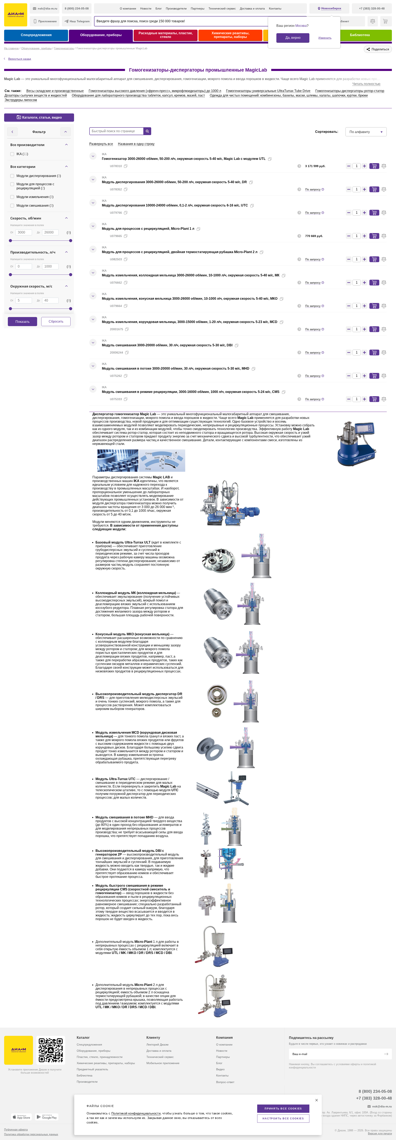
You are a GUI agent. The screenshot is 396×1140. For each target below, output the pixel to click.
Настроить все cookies (283, 1118)
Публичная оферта (16, 1129)
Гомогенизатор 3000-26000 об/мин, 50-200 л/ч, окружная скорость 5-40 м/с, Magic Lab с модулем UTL (184, 158)
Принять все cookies (283, 1108)
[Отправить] (386, 1054)
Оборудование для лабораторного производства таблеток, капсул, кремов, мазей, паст (138, 95)
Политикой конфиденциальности (135, 1113)
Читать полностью (366, 84)
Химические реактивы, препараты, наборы (230, 35)
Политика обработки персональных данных (31, 1134)
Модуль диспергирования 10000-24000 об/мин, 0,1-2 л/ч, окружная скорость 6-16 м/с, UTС (175, 205)
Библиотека (360, 35)
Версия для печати (380, 1133)
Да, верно (293, 37)
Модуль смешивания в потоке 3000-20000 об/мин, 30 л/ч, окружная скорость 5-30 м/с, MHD (175, 368)
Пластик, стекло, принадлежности (100, 1057)
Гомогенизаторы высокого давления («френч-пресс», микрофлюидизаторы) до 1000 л (155, 91)
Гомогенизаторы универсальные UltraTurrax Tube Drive (268, 91)
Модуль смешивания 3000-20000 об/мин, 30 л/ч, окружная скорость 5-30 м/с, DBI (167, 345)
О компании (128, 8)
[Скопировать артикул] (125, 166)
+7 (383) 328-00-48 (374, 1098)
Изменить (324, 37)
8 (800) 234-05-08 (375, 1091)
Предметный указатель (92, 1069)
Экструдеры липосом (21, 100)
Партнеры (197, 8)
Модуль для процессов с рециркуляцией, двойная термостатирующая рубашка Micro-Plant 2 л (179, 252)
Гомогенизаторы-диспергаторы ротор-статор (349, 91)
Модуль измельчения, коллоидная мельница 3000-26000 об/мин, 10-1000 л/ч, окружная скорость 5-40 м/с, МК (190, 275)
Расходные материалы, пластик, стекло (166, 35)
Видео (220, 1069)
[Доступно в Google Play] (46, 1116)
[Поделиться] (276, 159)
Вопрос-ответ (225, 1082)
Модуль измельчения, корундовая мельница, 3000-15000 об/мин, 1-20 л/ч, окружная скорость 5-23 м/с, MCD (189, 322)
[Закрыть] (316, 1100)
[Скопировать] (269, 159)
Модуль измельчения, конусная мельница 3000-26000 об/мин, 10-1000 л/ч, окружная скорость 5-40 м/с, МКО (189, 298)
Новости (145, 8)
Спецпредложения (36, 35)
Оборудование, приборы (101, 35)
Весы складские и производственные (55, 91)
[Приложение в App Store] (21, 1116)
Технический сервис (222, 8)
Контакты (275, 8)
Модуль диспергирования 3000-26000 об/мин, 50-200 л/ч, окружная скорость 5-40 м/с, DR (174, 182)
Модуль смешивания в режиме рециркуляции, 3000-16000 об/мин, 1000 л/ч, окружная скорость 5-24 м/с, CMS (190, 392)
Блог (159, 8)
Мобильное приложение (162, 1063)
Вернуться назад (19, 58)
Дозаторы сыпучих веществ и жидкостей (36, 95)
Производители (176, 8)
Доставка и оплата (252, 8)
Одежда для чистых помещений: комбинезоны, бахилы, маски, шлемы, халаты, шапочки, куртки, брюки (289, 95)
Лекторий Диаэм (157, 1044)
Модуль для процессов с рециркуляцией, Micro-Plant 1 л (148, 228)
